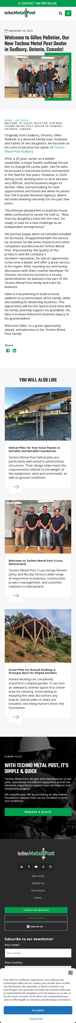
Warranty (38, 876)
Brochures (38, 890)
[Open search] (60, 13)
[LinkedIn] (21, 867)
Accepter (38, 1010)
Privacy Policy (36, 1018)
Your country (14, 963)
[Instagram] (50, 867)
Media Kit (38, 883)
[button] (70, 973)
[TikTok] (43, 867)
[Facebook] (8, 351)
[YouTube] (36, 867)
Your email (13, 945)
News (38, 897)
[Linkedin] (14, 351)
